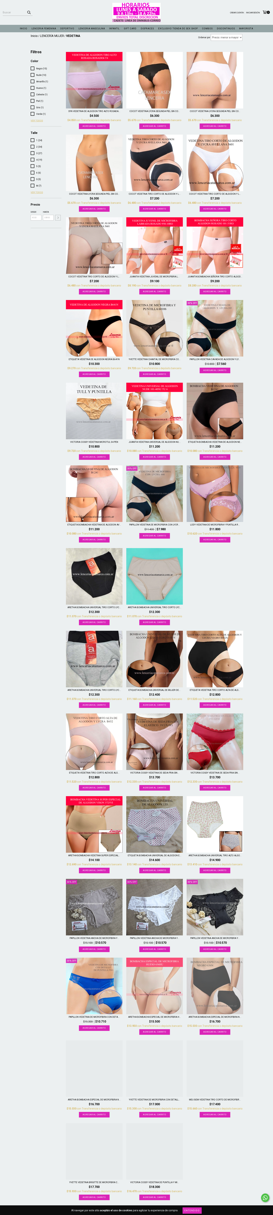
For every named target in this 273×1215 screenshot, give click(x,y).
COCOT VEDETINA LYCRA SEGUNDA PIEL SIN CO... (154, 111)
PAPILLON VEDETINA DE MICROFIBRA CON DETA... (94, 1017)
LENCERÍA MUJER (52, 36)
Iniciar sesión (253, 13)
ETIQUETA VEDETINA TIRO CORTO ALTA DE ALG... (215, 690)
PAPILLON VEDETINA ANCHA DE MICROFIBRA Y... (94, 938)
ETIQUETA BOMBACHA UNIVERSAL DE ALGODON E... (154, 855)
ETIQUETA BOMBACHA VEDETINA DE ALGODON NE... (215, 442)
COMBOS (207, 28)
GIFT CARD (130, 28)
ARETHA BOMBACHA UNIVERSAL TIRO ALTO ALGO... (214, 855)
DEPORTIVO (67, 28)
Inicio (34, 36)
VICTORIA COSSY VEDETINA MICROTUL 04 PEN (94, 442)
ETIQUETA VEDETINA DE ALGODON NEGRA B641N (94, 359)
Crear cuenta (237, 13)
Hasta (46, 212)
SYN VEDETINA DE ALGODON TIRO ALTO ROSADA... (94, 111)
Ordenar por (204, 37)
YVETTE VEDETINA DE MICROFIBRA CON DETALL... (154, 1099)
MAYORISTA (246, 28)
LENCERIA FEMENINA (44, 28)
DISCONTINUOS (226, 28)
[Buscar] (28, 12)
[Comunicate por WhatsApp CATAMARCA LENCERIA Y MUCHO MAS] (265, 1197)
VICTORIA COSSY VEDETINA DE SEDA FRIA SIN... (154, 772)
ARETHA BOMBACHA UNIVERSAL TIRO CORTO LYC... (94, 607)
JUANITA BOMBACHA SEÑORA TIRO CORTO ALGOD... (215, 276)
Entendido (192, 1210)
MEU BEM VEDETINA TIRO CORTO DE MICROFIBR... (215, 1099)
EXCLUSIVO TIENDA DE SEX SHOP (178, 28)
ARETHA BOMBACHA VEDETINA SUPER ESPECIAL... (94, 855)
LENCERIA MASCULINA (92, 28)
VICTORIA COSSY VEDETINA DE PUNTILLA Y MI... (154, 1182)
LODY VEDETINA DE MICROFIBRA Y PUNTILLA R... (215, 524)
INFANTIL (114, 28)
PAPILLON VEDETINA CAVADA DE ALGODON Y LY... (215, 359)
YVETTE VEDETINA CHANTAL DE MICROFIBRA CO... (154, 359)
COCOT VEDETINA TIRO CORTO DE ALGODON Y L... (155, 194)
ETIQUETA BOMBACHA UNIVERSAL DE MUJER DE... (155, 690)
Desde (33, 212)
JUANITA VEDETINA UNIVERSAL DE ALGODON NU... (155, 442)
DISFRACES (147, 28)
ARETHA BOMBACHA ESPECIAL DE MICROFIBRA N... (214, 1017)
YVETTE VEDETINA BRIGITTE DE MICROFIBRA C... (94, 1182)
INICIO (23, 28)
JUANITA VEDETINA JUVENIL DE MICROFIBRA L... (154, 276)
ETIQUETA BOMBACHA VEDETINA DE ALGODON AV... (94, 524)
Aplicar (58, 217)
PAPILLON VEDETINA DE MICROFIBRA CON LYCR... (154, 524)
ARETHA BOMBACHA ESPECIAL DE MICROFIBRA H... (154, 1017)
